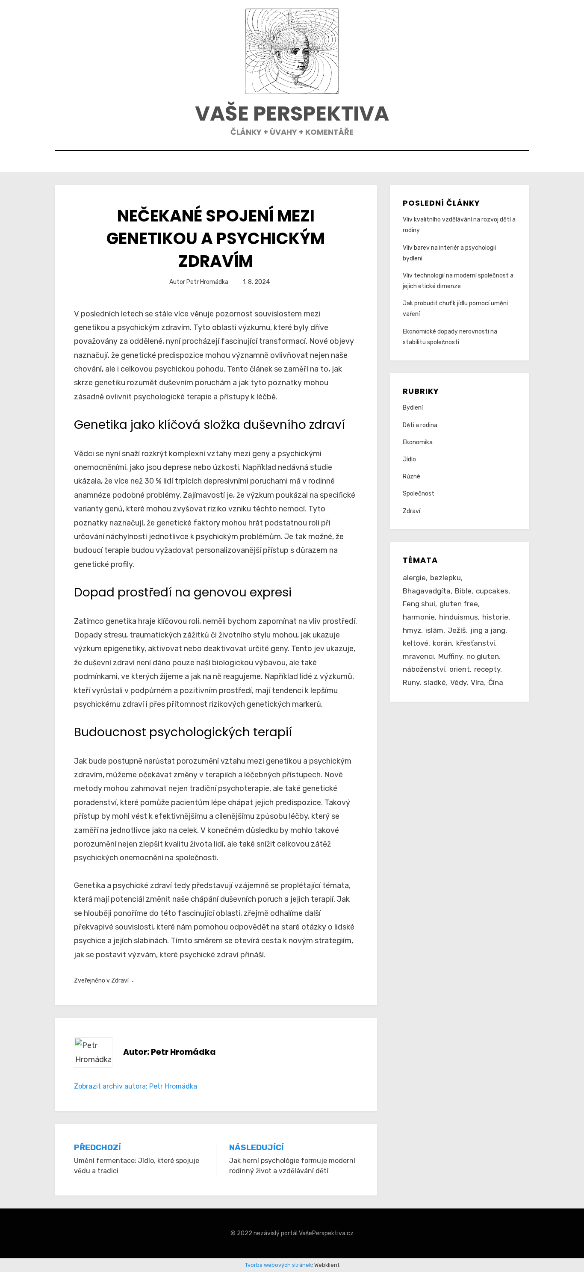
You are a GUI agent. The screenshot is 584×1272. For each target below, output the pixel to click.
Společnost (418, 493)
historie (495, 617)
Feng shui (419, 603)
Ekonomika (418, 442)
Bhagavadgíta (427, 591)
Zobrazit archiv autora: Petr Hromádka (135, 1086)
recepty (487, 669)
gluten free (458, 603)
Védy (458, 682)
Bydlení (413, 407)
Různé (411, 476)
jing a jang (487, 630)
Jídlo (409, 459)
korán (442, 643)
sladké (435, 682)
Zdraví (120, 980)
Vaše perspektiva (292, 113)
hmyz (412, 630)
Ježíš (457, 630)
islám (434, 630)
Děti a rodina (420, 425)
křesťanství (475, 643)
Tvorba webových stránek (278, 1265)
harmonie (419, 617)
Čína (495, 682)
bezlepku (445, 577)
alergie (414, 577)
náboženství (424, 669)
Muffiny (450, 656)
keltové (415, 643)
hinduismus (458, 617)
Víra (477, 682)
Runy (411, 682)
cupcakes (492, 591)
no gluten (482, 656)
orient (459, 669)
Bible (463, 591)
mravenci (418, 656)
